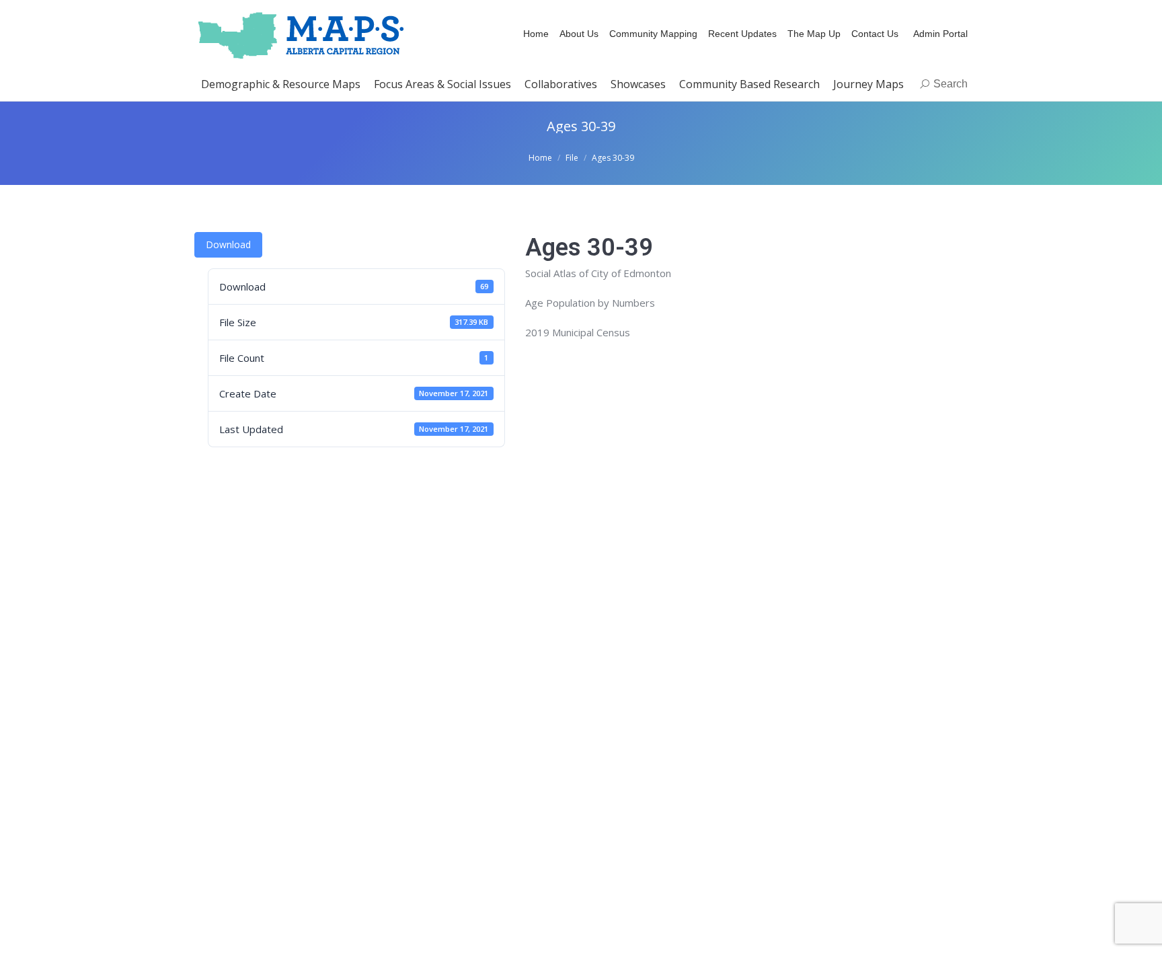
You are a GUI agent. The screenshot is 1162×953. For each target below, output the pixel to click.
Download (228, 244)
